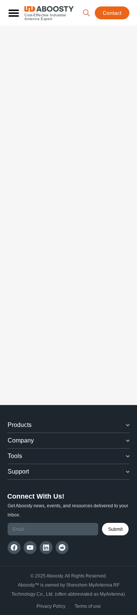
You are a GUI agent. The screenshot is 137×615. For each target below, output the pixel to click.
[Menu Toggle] (13, 13)
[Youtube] (30, 547)
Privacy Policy (51, 606)
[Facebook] (14, 547)
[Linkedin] (46, 547)
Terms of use (88, 606)
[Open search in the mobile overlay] (86, 12)
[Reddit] (62, 547)
